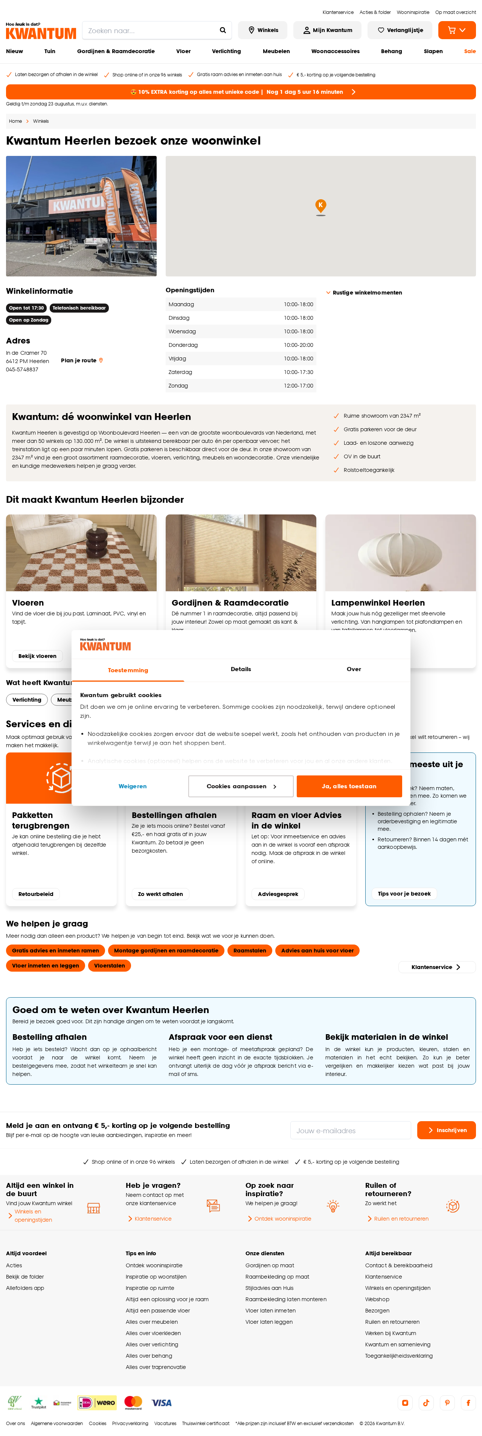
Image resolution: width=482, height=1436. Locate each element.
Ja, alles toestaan (349, 786)
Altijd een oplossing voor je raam (167, 1299)
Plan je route (78, 360)
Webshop (377, 1299)
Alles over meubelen (152, 1321)
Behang (391, 51)
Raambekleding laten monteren (286, 1299)
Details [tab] (241, 669)
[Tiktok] (426, 1402)
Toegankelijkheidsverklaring (399, 1355)
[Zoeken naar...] (222, 30)
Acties (14, 1265)
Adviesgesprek (278, 894)
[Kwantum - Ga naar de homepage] (41, 31)
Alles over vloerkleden (153, 1333)
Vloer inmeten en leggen (45, 965)
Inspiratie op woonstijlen (156, 1276)
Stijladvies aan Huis (269, 1288)
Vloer (183, 51)
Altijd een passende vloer (158, 1310)
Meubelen (276, 51)
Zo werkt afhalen (160, 894)
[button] (320, 207)
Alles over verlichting (152, 1344)
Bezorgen (377, 1310)
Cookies (97, 1423)
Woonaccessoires (335, 51)
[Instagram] (405, 1402)
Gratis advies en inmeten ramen (55, 950)
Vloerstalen (109, 965)
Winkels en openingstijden (33, 1215)
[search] (157, 30)
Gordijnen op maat (270, 1265)
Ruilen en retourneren (401, 1218)
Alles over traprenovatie (156, 1367)
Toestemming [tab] (128, 670)
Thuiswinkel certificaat (205, 1423)
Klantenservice (432, 967)
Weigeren (133, 786)
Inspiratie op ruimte (150, 1288)
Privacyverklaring (130, 1423)
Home (15, 121)
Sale (470, 51)
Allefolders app (25, 1288)
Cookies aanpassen (237, 786)
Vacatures (165, 1423)
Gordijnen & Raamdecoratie (116, 51)
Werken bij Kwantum (390, 1333)
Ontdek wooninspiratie (283, 1218)
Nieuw (14, 51)
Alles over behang (149, 1355)
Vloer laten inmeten (271, 1310)
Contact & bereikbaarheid (398, 1265)
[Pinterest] (447, 1402)
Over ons (15, 1423)
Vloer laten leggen (269, 1321)
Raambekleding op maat (277, 1276)
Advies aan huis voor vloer (317, 950)
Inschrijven (452, 1130)
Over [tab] (354, 669)
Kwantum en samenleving (397, 1344)
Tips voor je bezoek (404, 893)
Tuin (49, 51)
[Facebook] (468, 1402)
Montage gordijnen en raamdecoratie (166, 950)
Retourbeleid (35, 894)
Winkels (41, 121)
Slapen (433, 51)
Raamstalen (249, 950)
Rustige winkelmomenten (367, 292)
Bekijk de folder (25, 1276)
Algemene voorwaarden (57, 1423)
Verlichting (226, 51)
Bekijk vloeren (37, 656)
